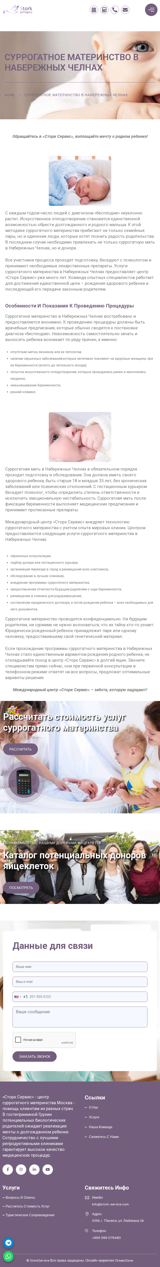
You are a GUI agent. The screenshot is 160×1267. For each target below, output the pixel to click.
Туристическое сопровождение (30, 1215)
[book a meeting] (94, 10)
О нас (93, 1107)
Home (10, 95)
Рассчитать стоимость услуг (28, 1206)
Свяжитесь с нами (104, 1137)
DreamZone (124, 1260)
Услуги (94, 1117)
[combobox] (20, 997)
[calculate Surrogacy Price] (104, 10)
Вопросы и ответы (20, 1197)
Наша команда (100, 1127)
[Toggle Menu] (151, 10)
